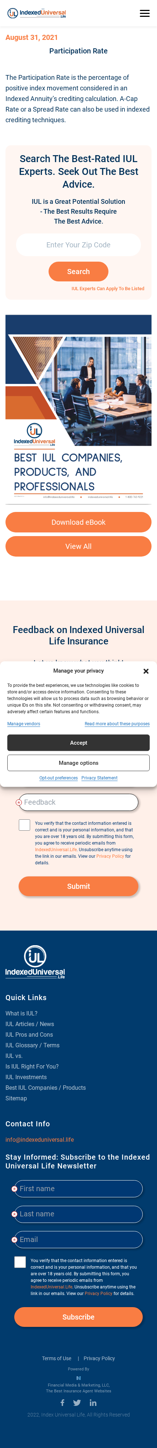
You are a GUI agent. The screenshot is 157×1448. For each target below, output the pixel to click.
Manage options (79, 763)
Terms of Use (56, 1358)
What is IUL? (21, 1013)
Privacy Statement (99, 778)
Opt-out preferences (58, 778)
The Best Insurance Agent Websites (78, 1391)
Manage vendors (23, 723)
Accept (78, 743)
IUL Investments (26, 1077)
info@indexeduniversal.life (39, 1139)
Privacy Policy (99, 1358)
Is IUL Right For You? (32, 1066)
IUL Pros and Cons (29, 1034)
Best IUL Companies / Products (45, 1087)
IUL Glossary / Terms (32, 1045)
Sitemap (16, 1098)
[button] (146, 670)
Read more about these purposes (117, 723)
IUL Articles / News (29, 1024)
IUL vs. (14, 1055)
